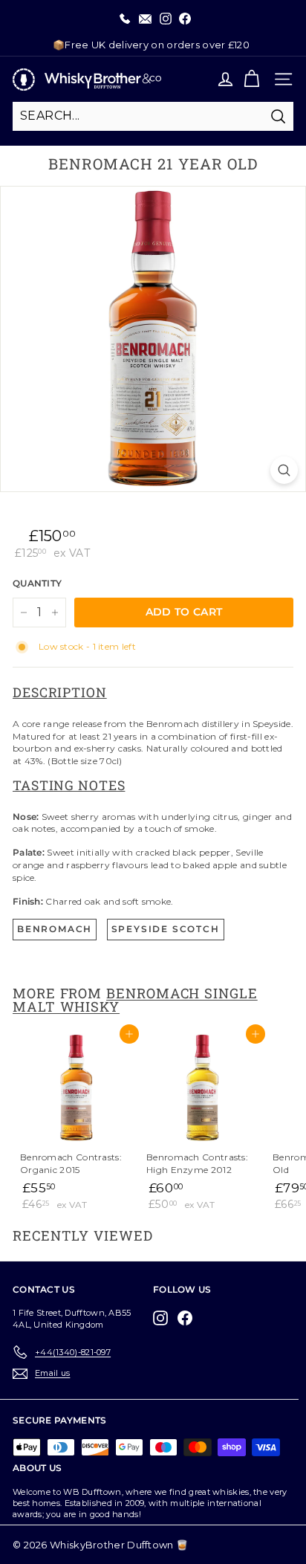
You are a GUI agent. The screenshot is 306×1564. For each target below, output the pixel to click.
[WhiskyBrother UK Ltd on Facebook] (189, 1318)
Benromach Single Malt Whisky (135, 999)
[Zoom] (284, 470)
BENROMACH (54, 928)
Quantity (37, 583)
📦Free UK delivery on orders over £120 (151, 45)
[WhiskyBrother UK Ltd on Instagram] (164, 1318)
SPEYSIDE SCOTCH (165, 928)
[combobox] (153, 116)
